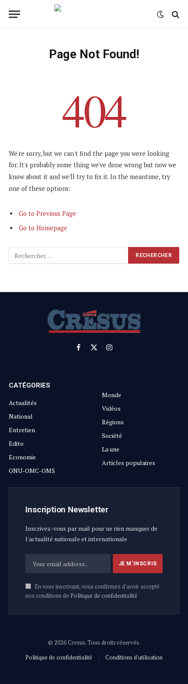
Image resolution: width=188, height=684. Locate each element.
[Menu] (14, 14)
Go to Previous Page (47, 213)
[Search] (174, 14)
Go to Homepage (43, 228)
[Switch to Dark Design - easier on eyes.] (160, 14)
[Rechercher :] (69, 255)
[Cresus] (94, 14)
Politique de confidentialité (103, 595)
